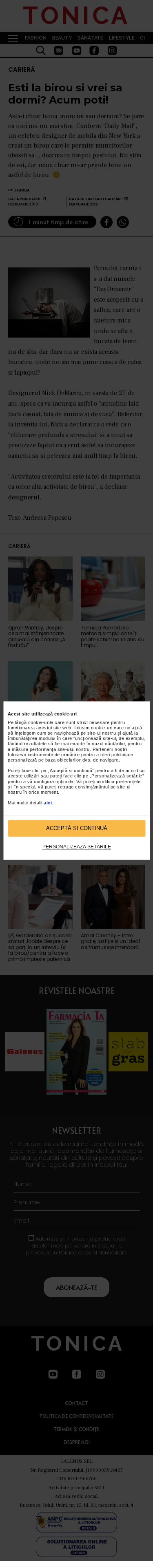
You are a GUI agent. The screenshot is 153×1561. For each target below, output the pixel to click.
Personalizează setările (76, 847)
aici (48, 803)
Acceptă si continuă (76, 828)
